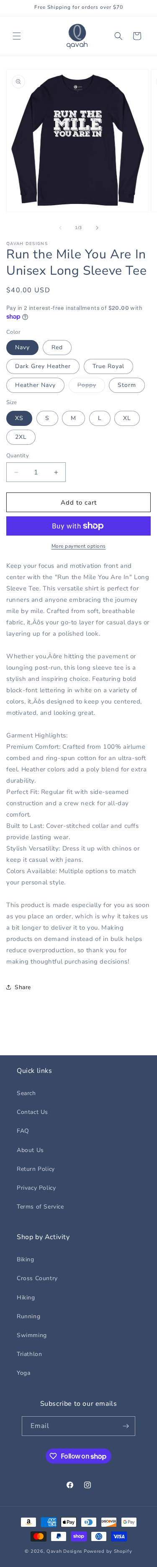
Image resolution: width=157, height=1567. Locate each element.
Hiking (26, 1298)
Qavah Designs (64, 1551)
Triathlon (29, 1354)
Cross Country (37, 1278)
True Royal (108, 366)
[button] (17, 36)
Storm (127, 385)
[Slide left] (60, 228)
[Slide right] (97, 228)
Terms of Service (40, 1207)
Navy (22, 347)
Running (28, 1316)
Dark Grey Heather (43, 366)
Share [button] (23, 987)
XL (127, 418)
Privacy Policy (36, 1188)
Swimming (32, 1335)
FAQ (23, 1131)
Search (26, 1093)
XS (19, 418)
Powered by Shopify (108, 1551)
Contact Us (32, 1112)
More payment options (78, 546)
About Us (30, 1150)
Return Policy (36, 1169)
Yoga (23, 1373)
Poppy (91, 387)
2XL (21, 437)
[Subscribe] (125, 1426)
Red (57, 347)
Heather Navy (35, 385)
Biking (25, 1259)
